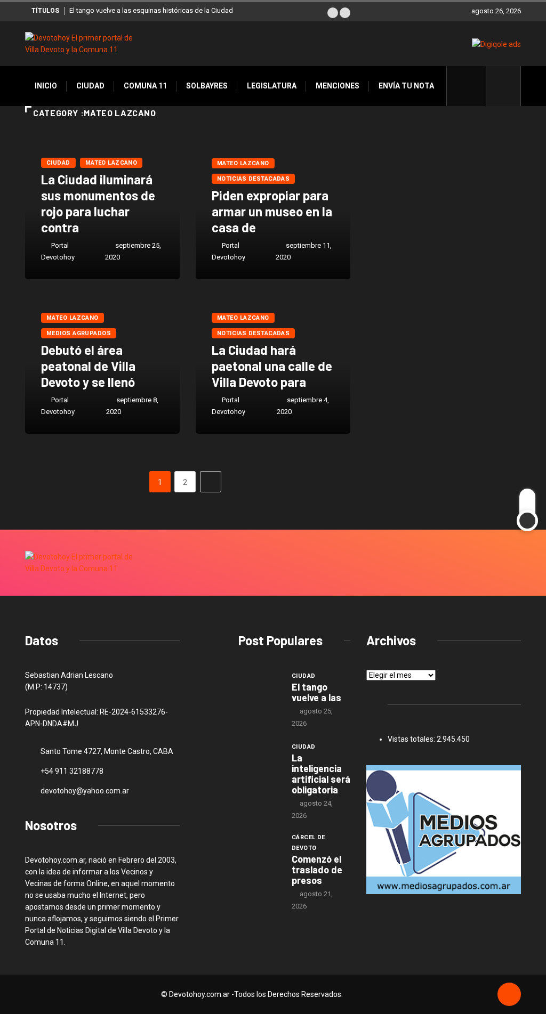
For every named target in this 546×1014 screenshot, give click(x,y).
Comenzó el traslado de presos (317, 869)
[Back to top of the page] (509, 995)
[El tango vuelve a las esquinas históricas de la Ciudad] (259, 686)
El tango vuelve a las (316, 692)
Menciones (337, 86)
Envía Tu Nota (406, 86)
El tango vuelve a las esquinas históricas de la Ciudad (151, 10)
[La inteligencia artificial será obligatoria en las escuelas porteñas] (259, 757)
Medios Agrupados (78, 333)
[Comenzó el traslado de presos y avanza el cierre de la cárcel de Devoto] (259, 849)
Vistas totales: (412, 739)
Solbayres (207, 86)
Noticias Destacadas (253, 178)
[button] (332, 12)
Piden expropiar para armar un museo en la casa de (272, 211)
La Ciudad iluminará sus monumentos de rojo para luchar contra (98, 203)
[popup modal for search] (503, 86)
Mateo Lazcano (111, 162)
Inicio (46, 86)
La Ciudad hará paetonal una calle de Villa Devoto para (272, 366)
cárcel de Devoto (308, 842)
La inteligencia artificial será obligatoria (321, 774)
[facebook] (472, 86)
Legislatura (271, 86)
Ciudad (90, 86)
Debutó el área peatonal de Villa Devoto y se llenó (88, 366)
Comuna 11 (145, 86)
